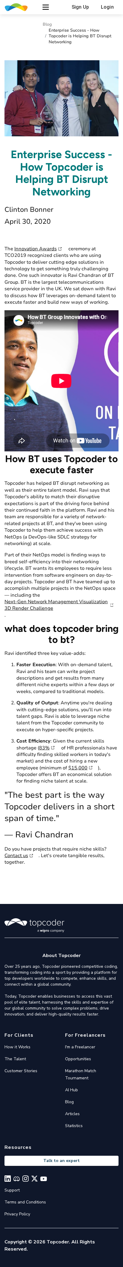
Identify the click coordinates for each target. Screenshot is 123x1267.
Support (12, 1190)
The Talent (15, 1059)
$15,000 (77, 768)
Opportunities (78, 1059)
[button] (45, 7)
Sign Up (80, 7)
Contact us (16, 855)
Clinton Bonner (28, 209)
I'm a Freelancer (80, 1047)
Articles (72, 1114)
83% (44, 748)
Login (107, 7)
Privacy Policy (17, 1214)
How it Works (17, 1047)
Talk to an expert (61, 1160)
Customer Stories (20, 1071)
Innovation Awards (35, 249)
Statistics (74, 1126)
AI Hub (71, 1090)
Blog (47, 24)
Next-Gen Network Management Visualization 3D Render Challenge (56, 605)
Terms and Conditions (25, 1202)
